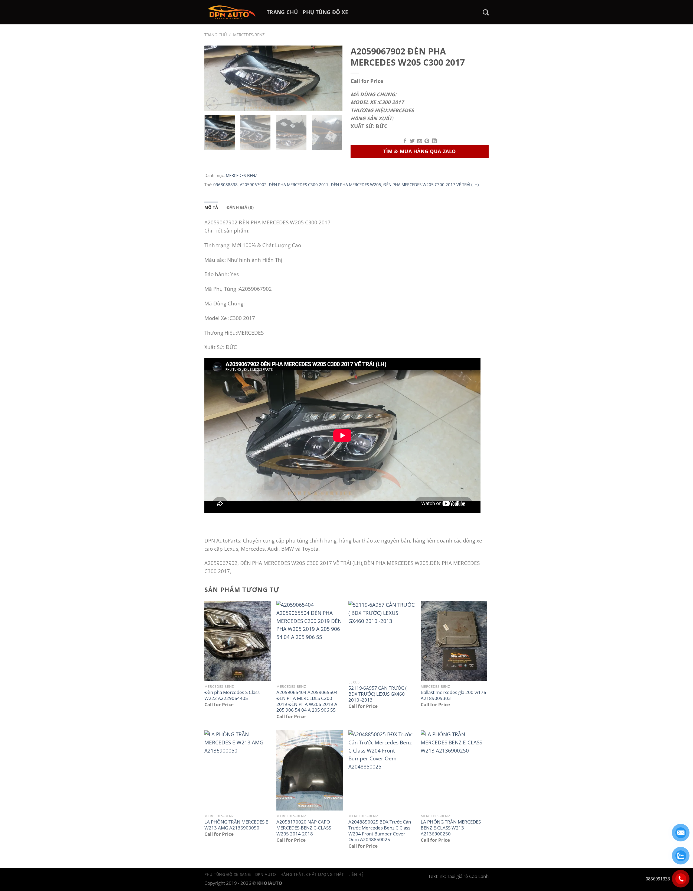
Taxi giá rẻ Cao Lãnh (468, 876)
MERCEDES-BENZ (249, 34)
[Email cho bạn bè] (419, 141)
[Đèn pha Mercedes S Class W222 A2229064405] (237, 641)
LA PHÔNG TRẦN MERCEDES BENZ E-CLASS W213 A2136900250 (451, 828)
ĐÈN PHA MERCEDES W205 (356, 184)
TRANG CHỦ (282, 12)
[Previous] (214, 78)
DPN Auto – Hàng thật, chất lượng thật (299, 874)
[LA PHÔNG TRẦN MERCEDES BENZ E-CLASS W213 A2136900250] (454, 770)
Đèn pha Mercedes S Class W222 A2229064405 (232, 695)
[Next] (333, 78)
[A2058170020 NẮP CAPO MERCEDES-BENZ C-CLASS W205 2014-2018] (309, 770)
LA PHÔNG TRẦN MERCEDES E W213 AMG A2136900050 (236, 825)
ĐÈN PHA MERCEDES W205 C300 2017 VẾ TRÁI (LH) (431, 184)
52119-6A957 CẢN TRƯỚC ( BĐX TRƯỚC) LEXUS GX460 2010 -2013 (377, 694)
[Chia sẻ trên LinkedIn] (434, 141)
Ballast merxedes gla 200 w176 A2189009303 (453, 695)
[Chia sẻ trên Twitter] (412, 141)
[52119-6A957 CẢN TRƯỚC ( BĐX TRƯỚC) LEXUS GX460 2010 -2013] (381, 639)
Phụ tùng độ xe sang (227, 874)
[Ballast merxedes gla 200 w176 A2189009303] (454, 641)
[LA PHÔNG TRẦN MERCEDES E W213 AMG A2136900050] (237, 770)
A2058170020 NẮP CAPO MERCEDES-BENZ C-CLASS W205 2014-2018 (303, 828)
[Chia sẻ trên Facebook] (405, 141)
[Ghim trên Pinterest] (426, 141)
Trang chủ (215, 34)
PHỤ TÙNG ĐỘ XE (325, 12)
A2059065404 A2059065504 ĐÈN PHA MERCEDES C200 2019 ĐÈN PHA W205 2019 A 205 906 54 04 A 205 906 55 (307, 701)
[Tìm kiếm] (486, 12)
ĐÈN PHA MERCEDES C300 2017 (299, 184)
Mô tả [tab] (211, 207)
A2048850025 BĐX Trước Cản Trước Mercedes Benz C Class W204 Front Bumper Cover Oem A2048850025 (379, 830)
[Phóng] (212, 103)
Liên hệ (356, 874)
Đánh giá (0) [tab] (240, 207)
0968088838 (225, 184)
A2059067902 (253, 184)
